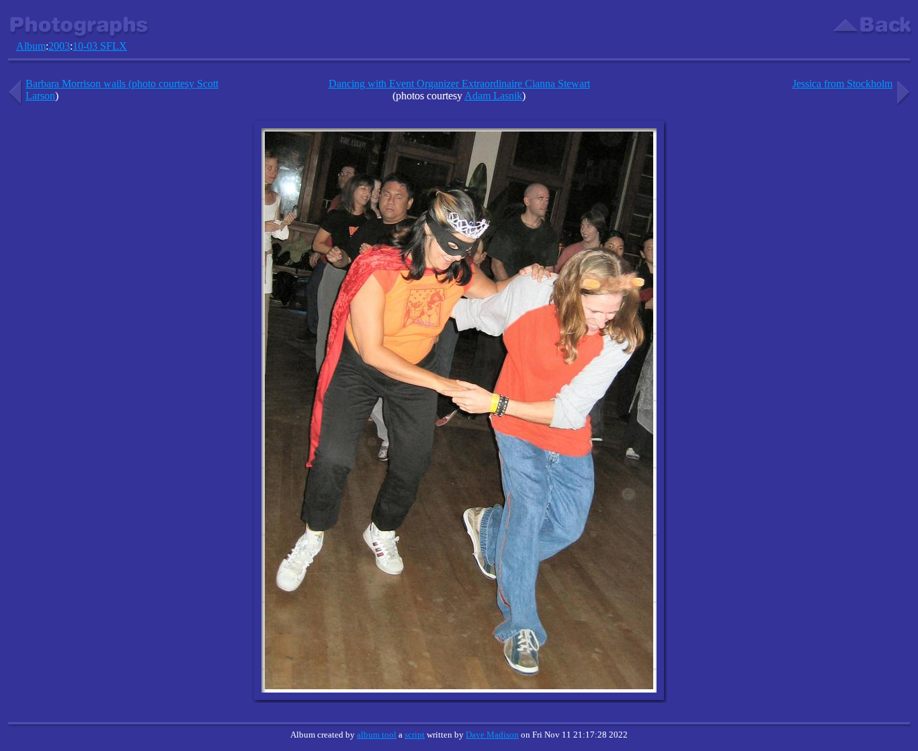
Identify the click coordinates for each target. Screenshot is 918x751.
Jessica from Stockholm (842, 83)
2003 (59, 46)
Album (31, 46)
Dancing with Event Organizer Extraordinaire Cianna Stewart (459, 83)
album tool (377, 735)
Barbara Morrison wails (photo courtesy (111, 83)
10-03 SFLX (100, 46)
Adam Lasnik (493, 95)
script (415, 735)
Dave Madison (492, 735)
